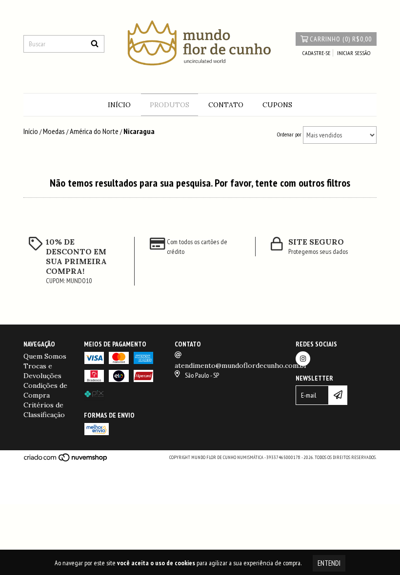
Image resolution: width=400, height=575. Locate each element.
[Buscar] (94, 44)
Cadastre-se (316, 53)
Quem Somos (44, 356)
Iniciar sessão (353, 53)
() (341, 39)
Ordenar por (289, 134)
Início (119, 104)
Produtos (169, 104)
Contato (225, 104)
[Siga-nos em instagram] (303, 358)
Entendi (329, 563)
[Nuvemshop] (66, 460)
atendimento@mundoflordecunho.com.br (241, 365)
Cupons (277, 104)
